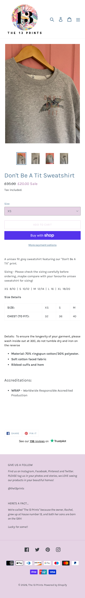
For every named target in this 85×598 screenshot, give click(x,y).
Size (6, 203)
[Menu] (78, 19)
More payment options (42, 245)
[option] (21, 158)
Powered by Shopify (55, 584)
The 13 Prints (35, 584)
